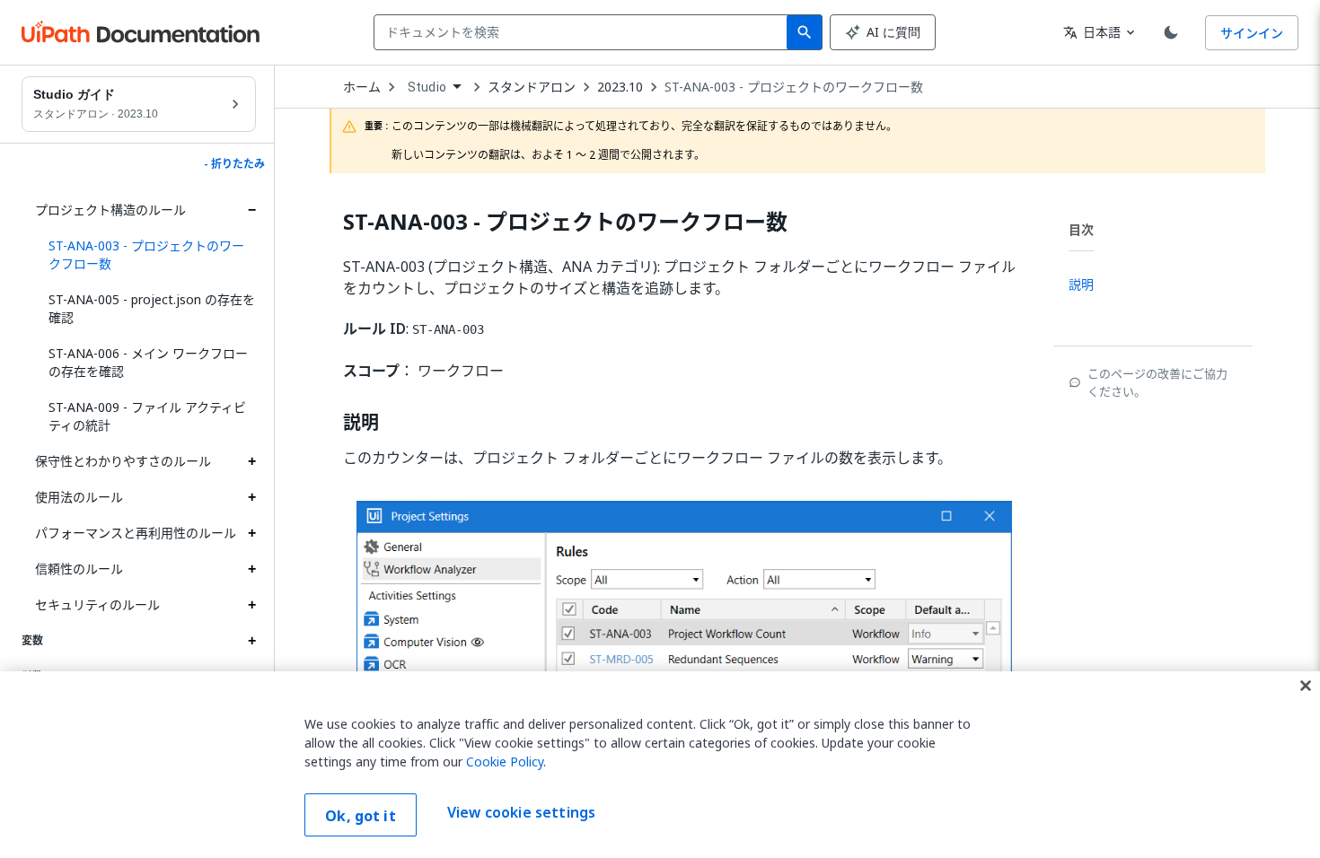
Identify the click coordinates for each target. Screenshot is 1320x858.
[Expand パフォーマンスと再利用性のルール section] (251, 533)
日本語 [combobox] (1092, 31)
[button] (145, 255)
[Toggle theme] (1171, 32)
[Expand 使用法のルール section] (251, 497)
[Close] (1305, 685)
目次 (1081, 229)
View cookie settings (521, 813)
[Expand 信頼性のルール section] (251, 569)
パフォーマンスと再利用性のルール (135, 532)
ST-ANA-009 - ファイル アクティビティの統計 (147, 416)
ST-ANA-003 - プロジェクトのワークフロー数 (793, 87)
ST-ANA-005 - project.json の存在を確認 (151, 308)
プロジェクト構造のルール (110, 209)
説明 (361, 422)
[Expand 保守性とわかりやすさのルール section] (251, 461)
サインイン (1251, 32)
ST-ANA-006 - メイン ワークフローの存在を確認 (148, 362)
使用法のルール (79, 496)
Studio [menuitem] (427, 87)
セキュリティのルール (97, 604)
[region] (660, 764)
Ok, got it (360, 816)
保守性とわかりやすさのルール (123, 460)
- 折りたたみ (234, 164)
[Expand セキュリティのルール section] (251, 605)
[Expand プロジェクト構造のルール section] (251, 210)
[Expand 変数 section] (251, 641)
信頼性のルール (79, 568)
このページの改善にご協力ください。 (1157, 382)
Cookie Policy (504, 761)
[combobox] (584, 32)
